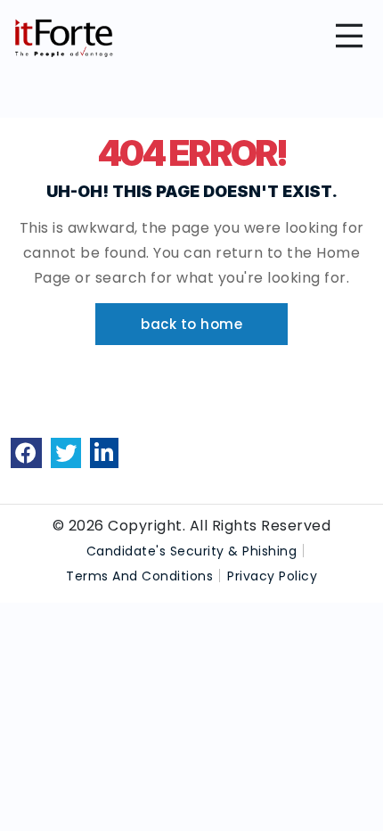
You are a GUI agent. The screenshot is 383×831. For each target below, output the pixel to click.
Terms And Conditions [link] (139, 576)
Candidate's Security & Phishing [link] (191, 551)
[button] (191, 324)
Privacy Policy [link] (272, 576)
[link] (26, 453)
